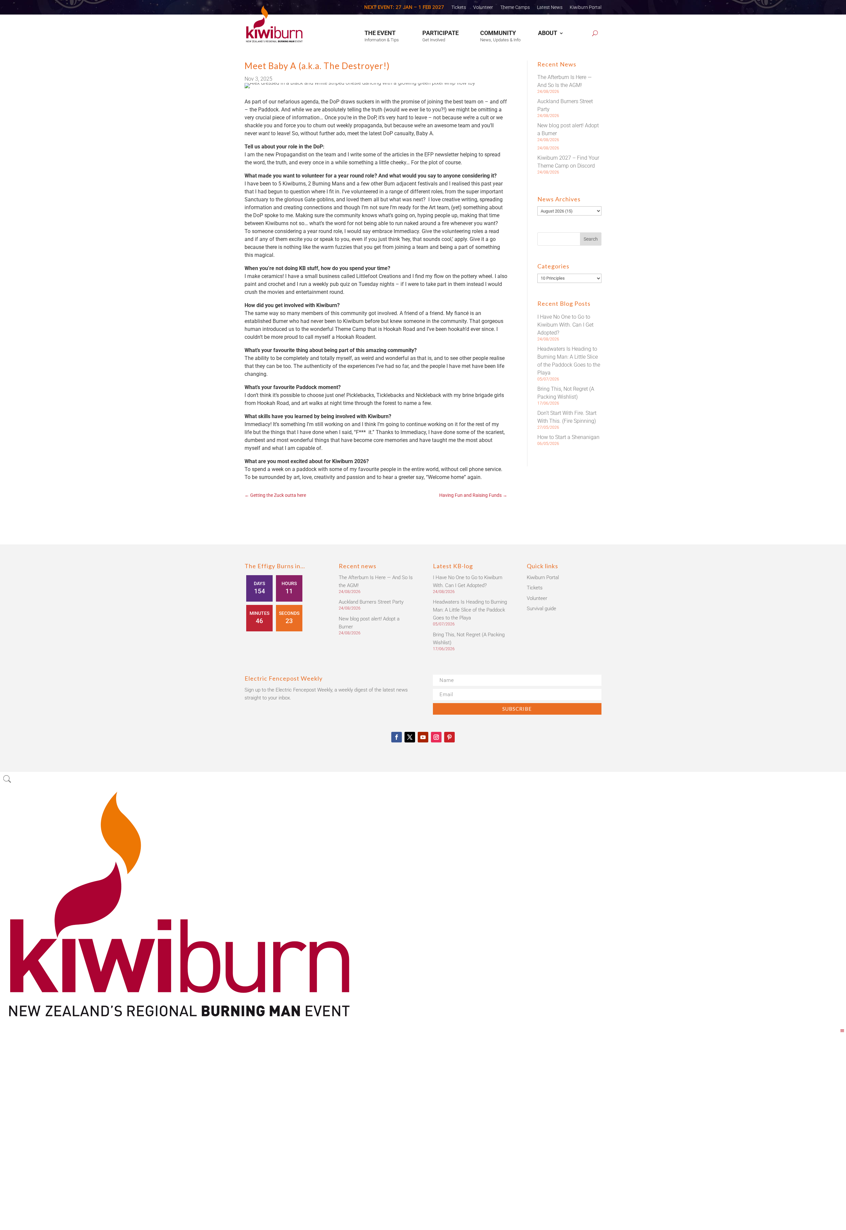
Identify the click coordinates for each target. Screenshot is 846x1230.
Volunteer (483, 7)
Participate (440, 32)
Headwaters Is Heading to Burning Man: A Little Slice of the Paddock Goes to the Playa (470, 610)
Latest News (549, 7)
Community (498, 32)
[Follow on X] (409, 737)
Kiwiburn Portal (585, 7)
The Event (380, 32)
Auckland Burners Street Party (371, 602)
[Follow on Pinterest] (449, 737)
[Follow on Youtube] (423, 737)
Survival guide (541, 609)
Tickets (458, 7)
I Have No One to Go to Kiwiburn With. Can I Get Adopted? (565, 325)
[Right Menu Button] (842, 1031)
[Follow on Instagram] (436, 737)
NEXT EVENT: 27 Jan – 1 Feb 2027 (404, 7)
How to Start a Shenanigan (568, 437)
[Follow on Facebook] (396, 737)
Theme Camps (515, 7)
